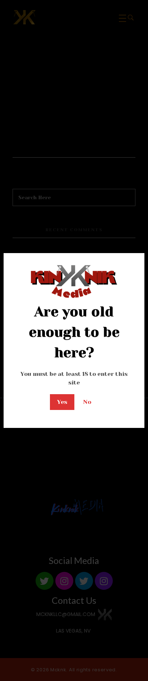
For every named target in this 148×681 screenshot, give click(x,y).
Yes (62, 401)
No (87, 401)
